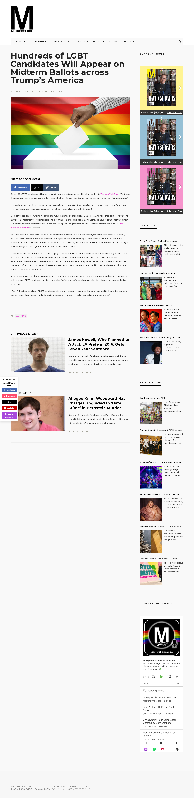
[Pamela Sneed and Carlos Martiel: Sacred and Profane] (151, 541)
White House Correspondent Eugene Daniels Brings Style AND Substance (161, 338)
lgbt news (21, 316)
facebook (22, 187)
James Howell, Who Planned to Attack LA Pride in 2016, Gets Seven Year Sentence (98, 344)
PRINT (133, 41)
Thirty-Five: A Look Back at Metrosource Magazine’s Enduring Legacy (158, 241)
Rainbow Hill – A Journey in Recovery (157, 305)
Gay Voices (82, 41)
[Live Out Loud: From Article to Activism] (151, 288)
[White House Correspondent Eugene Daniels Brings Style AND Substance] (151, 352)
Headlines (58, 92)
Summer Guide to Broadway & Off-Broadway (161, 430)
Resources (20, 41)
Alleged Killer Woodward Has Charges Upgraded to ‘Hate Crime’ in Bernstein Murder (96, 403)
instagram (10, 396)
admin (25, 92)
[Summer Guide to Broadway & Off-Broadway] (151, 445)
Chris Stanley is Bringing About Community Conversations (159, 721)
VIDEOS (113, 41)
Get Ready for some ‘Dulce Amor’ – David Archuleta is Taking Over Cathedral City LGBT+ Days (161, 495)
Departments (40, 41)
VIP (124, 41)
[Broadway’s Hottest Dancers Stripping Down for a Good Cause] (151, 477)
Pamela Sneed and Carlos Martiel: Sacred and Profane (161, 527)
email (53, 187)
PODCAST (98, 41)
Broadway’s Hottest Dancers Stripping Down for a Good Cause (161, 462)
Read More (86, 373)
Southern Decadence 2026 (152, 398)
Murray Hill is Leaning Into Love (160, 697)
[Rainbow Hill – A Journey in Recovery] (151, 320)
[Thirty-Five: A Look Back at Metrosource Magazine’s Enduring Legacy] (151, 256)
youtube (10, 408)
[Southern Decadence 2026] (151, 413)
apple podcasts (9, 415)
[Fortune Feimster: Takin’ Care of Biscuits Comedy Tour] (151, 573)
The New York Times (110, 194)
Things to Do (62, 41)
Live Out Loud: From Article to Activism (158, 273)
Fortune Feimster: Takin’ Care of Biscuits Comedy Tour (158, 559)
